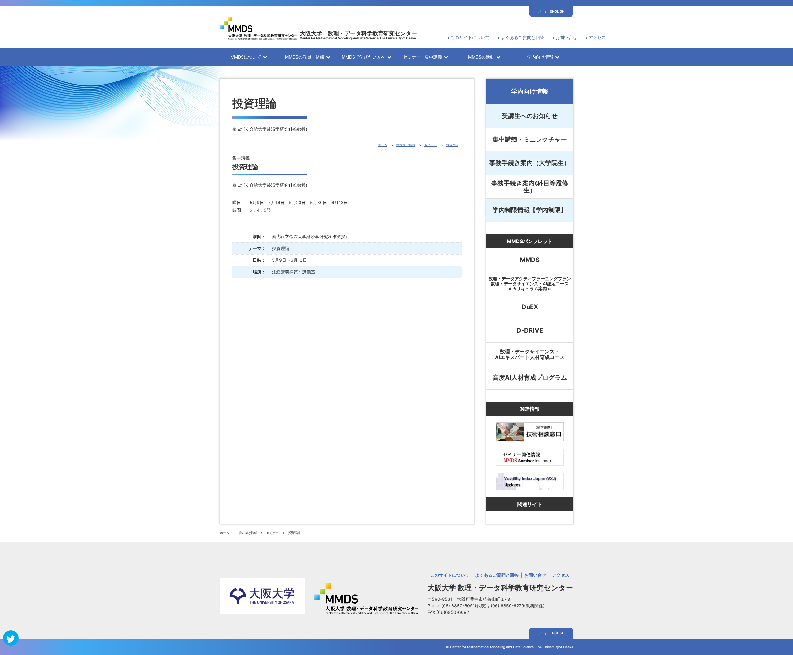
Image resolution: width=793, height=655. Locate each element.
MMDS (530, 260)
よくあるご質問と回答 (522, 37)
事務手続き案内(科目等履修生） (529, 186)
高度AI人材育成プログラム (530, 377)
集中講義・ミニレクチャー (530, 139)
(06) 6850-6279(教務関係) (518, 605)
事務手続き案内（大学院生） (529, 163)
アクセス (597, 37)
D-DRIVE (530, 330)
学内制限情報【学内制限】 (530, 210)
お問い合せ (566, 37)
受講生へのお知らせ (530, 116)
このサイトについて (469, 37)
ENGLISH (557, 11)
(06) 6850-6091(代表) (464, 605)
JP (540, 11)
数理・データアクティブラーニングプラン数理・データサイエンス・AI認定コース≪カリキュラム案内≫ (530, 283)
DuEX (530, 307)
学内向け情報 (529, 91)
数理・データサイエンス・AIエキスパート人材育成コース (529, 354)
